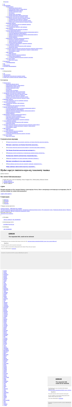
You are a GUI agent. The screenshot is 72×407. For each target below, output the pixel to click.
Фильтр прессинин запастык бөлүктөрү (18, 15)
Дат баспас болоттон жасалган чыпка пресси (11, 209)
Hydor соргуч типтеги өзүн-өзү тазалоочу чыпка (20, 21)
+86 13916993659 (16, 219)
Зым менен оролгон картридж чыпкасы (18, 40)
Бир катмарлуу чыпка (14, 51)
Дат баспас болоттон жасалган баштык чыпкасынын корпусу (23, 32)
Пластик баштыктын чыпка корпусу (17, 33)
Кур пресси (11, 13)
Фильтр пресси (9, 6)
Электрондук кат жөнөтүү (7, 213)
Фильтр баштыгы (13, 37)
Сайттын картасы (5, 208)
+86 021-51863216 (7, 219)
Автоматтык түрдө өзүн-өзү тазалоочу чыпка (17, 16)
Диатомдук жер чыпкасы (12, 25)
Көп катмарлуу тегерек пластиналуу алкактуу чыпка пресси (23, 49)
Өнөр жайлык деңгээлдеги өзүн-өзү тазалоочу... (21, 166)
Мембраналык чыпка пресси (16, 10)
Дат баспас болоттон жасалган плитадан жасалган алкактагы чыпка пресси (24, 48)
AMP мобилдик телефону (16, 208)
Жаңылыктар (6, 65)
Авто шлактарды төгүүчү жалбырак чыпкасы (20, 24)
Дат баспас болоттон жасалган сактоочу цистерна (21, 57)
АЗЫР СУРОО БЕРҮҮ (6, 193)
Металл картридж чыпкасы (15, 42)
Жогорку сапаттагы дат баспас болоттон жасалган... (22, 144)
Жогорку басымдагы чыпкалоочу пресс (20, 211)
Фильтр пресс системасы (15, 14)
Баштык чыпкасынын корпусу (13, 30)
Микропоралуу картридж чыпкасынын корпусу (17, 38)
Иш (4, 63)
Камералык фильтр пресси (15, 8)
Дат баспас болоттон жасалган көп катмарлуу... (21, 150)
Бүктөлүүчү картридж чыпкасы (16, 39)
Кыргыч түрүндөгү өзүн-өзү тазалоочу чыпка (20, 20)
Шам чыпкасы (9, 28)
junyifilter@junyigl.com (8, 224)
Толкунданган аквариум (15, 56)
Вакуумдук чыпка (10, 58)
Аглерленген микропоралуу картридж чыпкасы (20, 43)
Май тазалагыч (9, 52)
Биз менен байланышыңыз (9, 66)
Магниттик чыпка (13, 47)
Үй (4, 4)
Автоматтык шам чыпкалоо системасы (18, 29)
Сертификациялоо (10, 62)
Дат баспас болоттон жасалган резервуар (16, 54)
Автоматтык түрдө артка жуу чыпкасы (18, 19)
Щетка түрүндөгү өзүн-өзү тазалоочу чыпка (19, 18)
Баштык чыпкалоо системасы (16, 35)
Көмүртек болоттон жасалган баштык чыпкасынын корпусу (23, 34)
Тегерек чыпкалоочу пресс (15, 11)
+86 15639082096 (7, 229)
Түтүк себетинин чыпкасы (12, 44)
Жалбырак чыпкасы (11, 23)
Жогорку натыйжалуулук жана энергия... (19, 161)
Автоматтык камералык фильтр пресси (32, 209)
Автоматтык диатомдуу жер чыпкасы (18, 27)
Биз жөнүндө (6, 61)
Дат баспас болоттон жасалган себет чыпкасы (20, 46)
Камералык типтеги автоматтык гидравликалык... (22, 155)
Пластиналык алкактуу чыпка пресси (18, 9)
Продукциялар (6, 5)
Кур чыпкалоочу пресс (47, 209)
